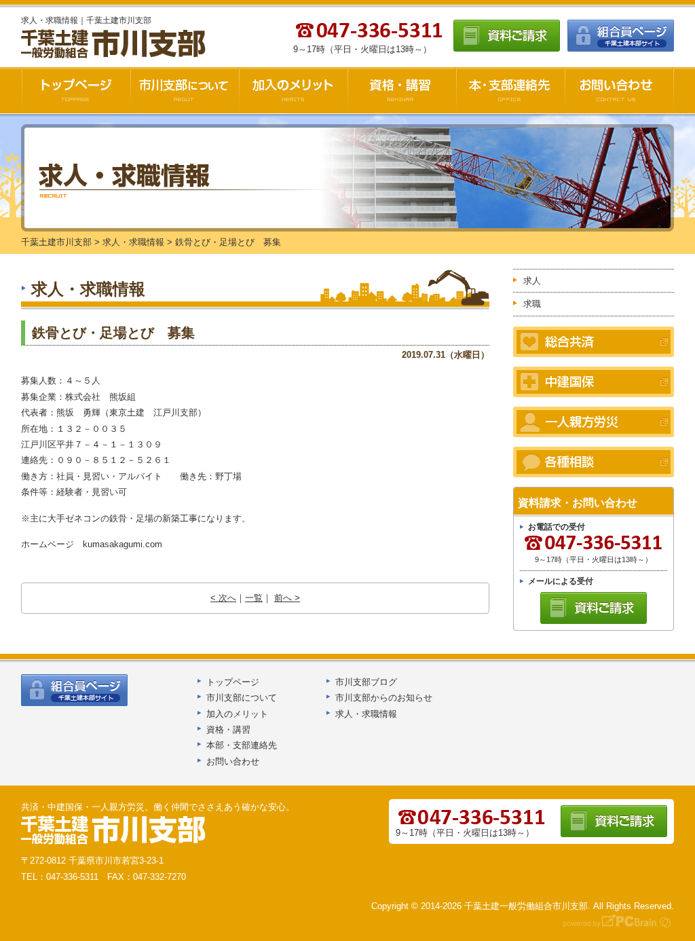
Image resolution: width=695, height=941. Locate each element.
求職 (532, 304)
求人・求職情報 (366, 714)
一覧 (254, 598)
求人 (532, 281)
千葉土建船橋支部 (114, 830)
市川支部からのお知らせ (383, 698)
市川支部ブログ (366, 682)
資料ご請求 (506, 36)
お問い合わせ (619, 90)
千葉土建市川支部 (114, 44)
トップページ (232, 682)
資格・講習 (402, 90)
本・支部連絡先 (510, 90)
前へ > (287, 598)
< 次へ (223, 598)
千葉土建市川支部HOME (75, 90)
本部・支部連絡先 (241, 745)
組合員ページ (620, 36)
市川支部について (184, 90)
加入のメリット (293, 90)
